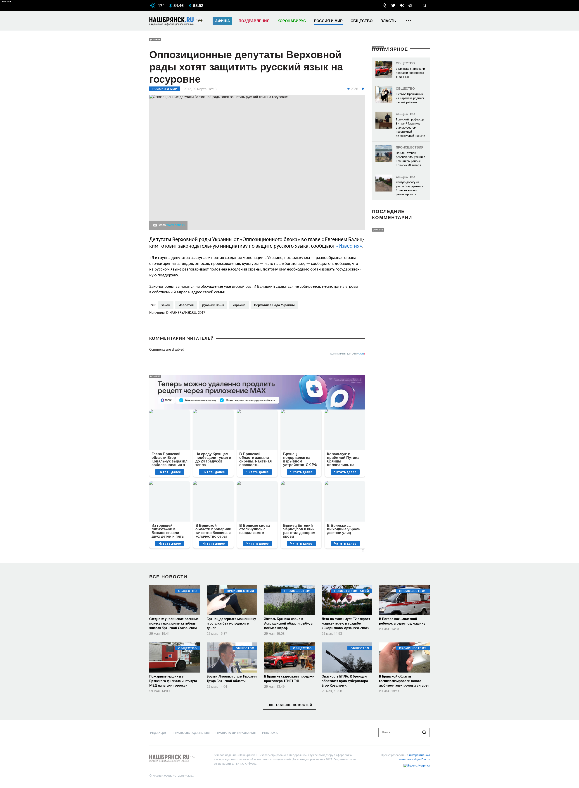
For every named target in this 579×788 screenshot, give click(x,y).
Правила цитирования (236, 732)
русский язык (213, 304)
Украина (239, 304)
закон (165, 304)
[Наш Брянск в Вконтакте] (402, 5)
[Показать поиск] (424, 5)
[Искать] (424, 732)
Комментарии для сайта (347, 354)
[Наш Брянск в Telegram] (410, 5)
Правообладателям (191, 732)
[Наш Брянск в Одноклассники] (385, 5)
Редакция (158, 732)
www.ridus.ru (175, 225)
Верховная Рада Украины (274, 304)
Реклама (270, 732)
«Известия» (349, 246)
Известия (186, 304)
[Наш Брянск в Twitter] (393, 5)
